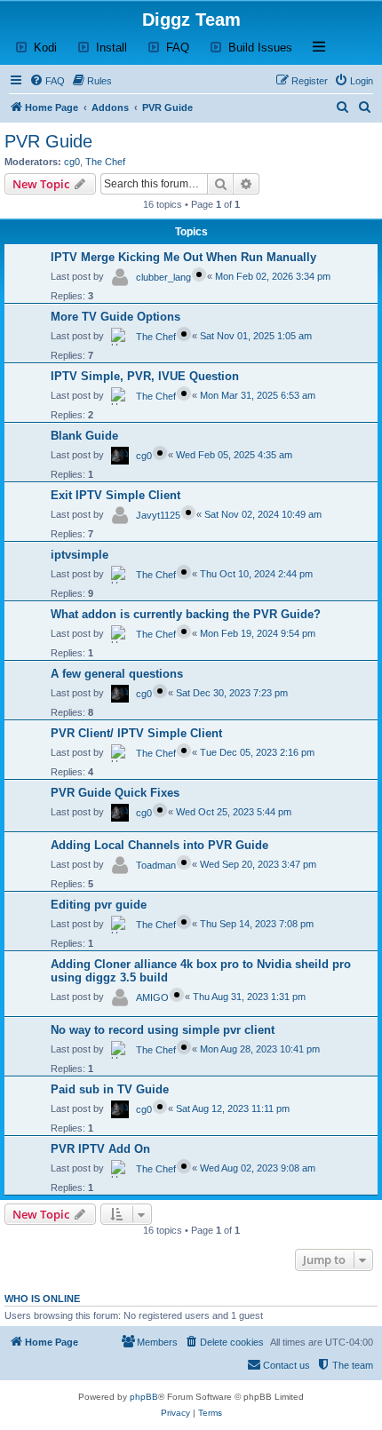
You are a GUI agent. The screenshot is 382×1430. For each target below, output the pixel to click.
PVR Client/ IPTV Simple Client (136, 733)
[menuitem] (47, 80)
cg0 (72, 161)
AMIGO (152, 997)
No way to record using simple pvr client (163, 1030)
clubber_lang (163, 277)
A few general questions (117, 673)
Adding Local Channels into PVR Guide (159, 845)
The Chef (105, 161)
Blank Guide (84, 435)
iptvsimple (79, 554)
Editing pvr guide (99, 904)
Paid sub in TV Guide (110, 1089)
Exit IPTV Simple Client (115, 495)
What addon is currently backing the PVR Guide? (186, 614)
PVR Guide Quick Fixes (115, 792)
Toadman (156, 865)
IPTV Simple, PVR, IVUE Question (145, 376)
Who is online (42, 1298)
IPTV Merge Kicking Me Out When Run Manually (183, 257)
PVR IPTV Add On (100, 1149)
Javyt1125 (158, 515)
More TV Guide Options (115, 316)
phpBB (144, 1397)
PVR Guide (48, 141)
